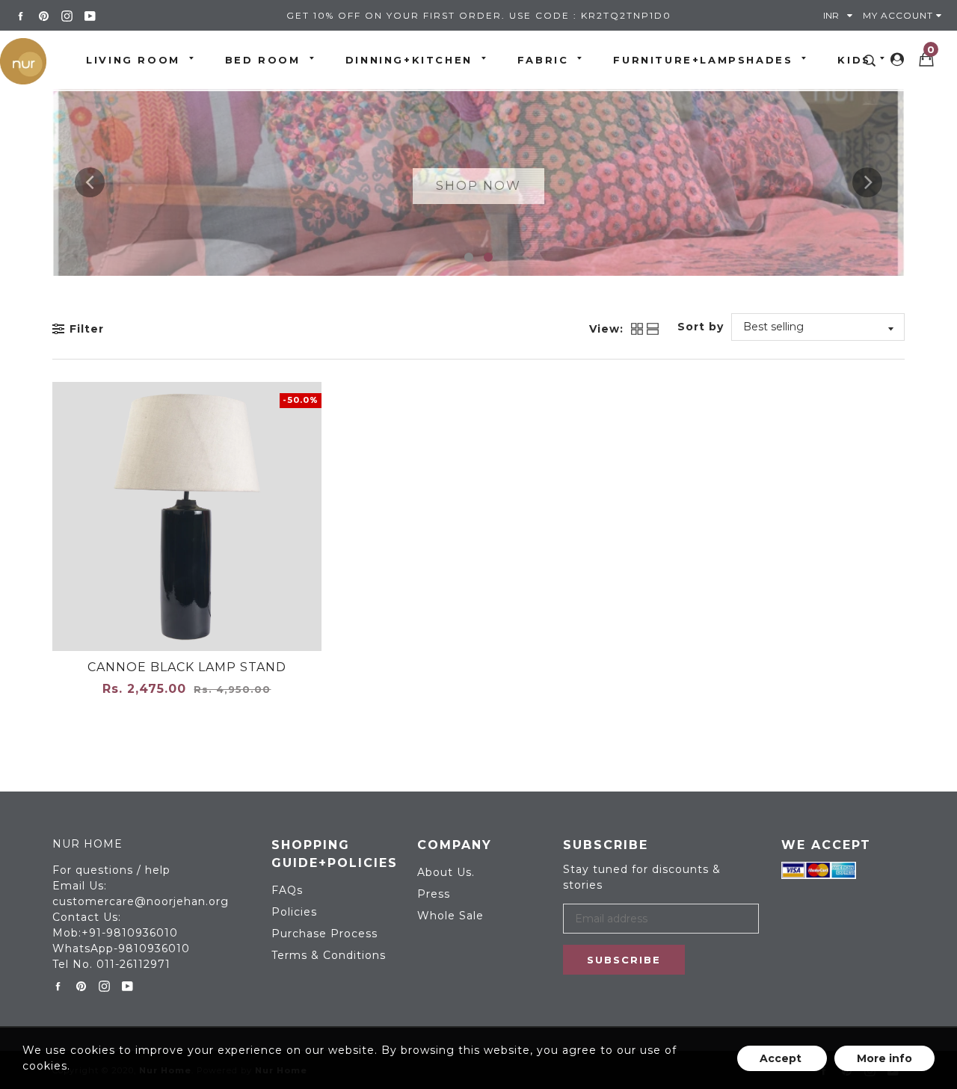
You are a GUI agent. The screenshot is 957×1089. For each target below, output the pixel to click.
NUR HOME (87, 844)
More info (884, 1058)
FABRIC (543, 60)
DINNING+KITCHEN (409, 60)
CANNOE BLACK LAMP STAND (186, 667)
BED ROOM (263, 60)
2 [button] (488, 257)
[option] (478, 182)
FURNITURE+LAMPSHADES (703, 60)
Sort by (700, 326)
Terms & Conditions (328, 955)
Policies (294, 912)
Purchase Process (324, 933)
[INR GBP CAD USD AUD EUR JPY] (841, 15)
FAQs (287, 890)
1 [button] (468, 257)
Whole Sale (450, 915)
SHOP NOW (478, 186)
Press (433, 894)
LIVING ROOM (133, 60)
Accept (782, 1058)
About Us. (446, 872)
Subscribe (624, 960)
